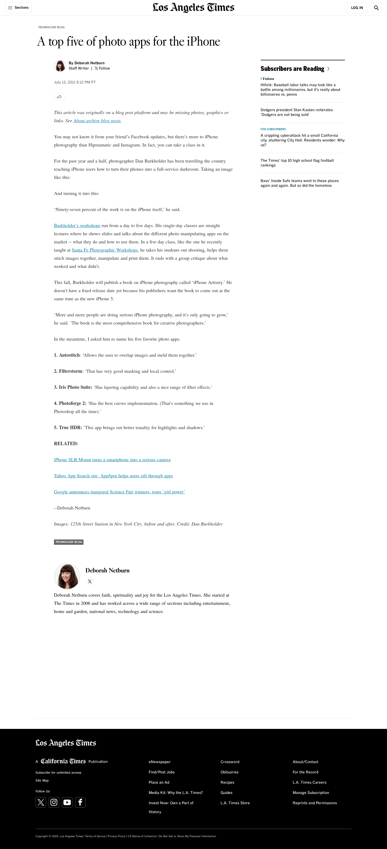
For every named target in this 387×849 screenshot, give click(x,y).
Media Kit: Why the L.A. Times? (176, 793)
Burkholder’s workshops (77, 225)
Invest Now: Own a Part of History (171, 807)
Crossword (230, 762)
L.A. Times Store (235, 803)
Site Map (42, 780)
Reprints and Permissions (315, 803)
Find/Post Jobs (162, 772)
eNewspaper (160, 762)
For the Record (305, 772)
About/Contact (305, 762)
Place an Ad (159, 782)
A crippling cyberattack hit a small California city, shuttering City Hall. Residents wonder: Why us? (303, 140)
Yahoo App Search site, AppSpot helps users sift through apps (113, 475)
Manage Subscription (311, 793)
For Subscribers (273, 129)
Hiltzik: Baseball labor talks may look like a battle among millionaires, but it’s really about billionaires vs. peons (300, 89)
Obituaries (230, 772)
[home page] (193, 7)
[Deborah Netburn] (60, 66)
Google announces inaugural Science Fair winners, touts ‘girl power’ (119, 491)
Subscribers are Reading (292, 68)
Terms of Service (95, 836)
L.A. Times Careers (309, 782)
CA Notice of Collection (142, 836)
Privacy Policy (116, 836)
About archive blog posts (97, 120)
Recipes (227, 782)
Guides (226, 793)
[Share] (59, 96)
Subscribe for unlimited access (58, 772)
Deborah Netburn (90, 63)
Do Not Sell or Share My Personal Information (187, 836)
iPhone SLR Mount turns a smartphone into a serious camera (112, 459)
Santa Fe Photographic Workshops (105, 250)
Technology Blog (51, 27)
